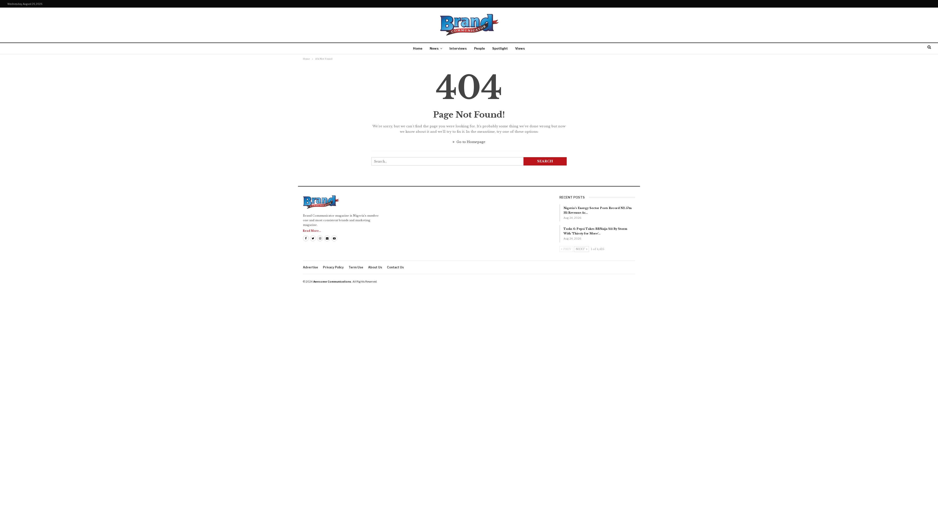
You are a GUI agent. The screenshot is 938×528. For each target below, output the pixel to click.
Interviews (458, 48)
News (434, 48)
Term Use (356, 267)
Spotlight (500, 48)
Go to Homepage (470, 142)
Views (520, 48)
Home (417, 48)
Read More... (312, 230)
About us (375, 267)
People (479, 48)
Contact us (395, 267)
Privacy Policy (333, 267)
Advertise (310, 267)
